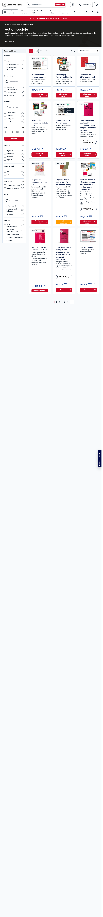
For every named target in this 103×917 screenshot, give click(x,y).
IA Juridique (24, 12)
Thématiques (16, 24)
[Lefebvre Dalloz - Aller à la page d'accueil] (12, 4)
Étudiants (77, 12)
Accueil (7, 24)
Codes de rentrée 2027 (37, 12)
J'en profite (65, 18)
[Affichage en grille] (31, 51)
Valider (14, 138)
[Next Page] (72, 302)
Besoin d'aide (91, 12)
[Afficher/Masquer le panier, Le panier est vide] (96, 4)
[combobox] (46, 4)
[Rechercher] (58, 4)
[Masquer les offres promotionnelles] (99, 18)
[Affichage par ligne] (37, 51)
